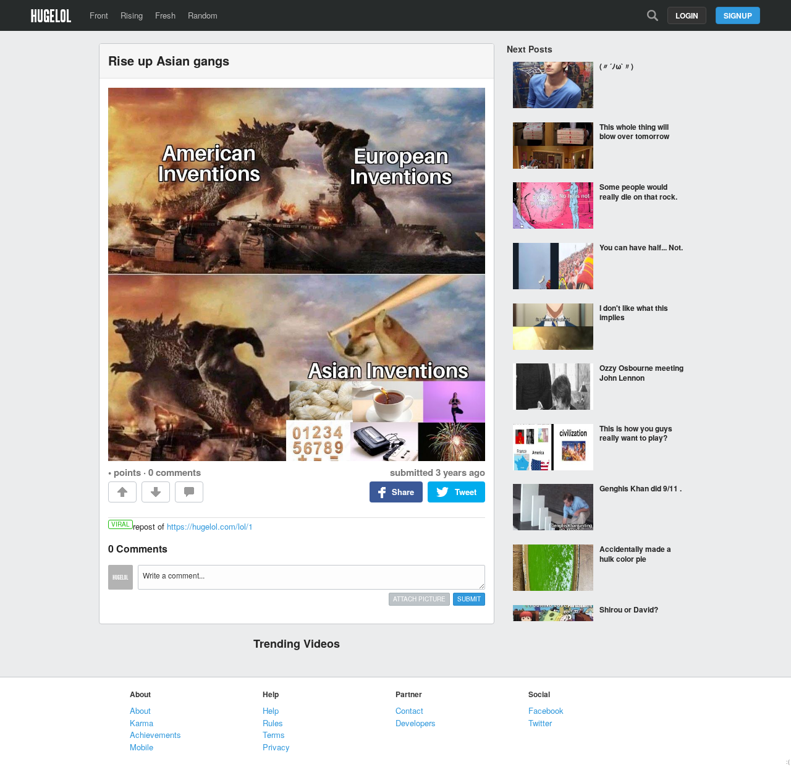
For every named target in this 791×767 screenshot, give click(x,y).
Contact (409, 710)
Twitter (540, 723)
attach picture (419, 599)
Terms (274, 734)
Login (686, 15)
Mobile (141, 747)
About (140, 710)
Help (271, 710)
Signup (738, 15)
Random (203, 15)
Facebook (546, 710)
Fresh (165, 15)
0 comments (174, 472)
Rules (273, 723)
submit (469, 599)
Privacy (276, 747)
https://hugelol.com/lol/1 (210, 526)
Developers (416, 723)
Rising (132, 15)
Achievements (155, 734)
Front (99, 15)
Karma (141, 723)
